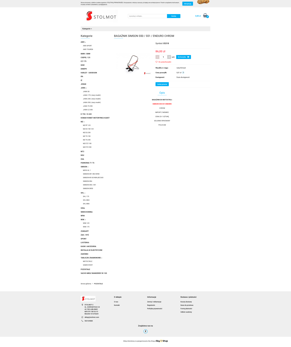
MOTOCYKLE (87, 261)
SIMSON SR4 (87, 181)
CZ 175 (83, 61)
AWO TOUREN (88, 49)
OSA (82, 159)
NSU (82, 155)
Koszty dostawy (186, 302)
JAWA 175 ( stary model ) (92, 95)
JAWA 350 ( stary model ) (92, 102)
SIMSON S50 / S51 (89, 185)
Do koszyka (182, 57)
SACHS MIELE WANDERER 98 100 (94, 273)
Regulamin (151, 305)
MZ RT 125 (86, 125)
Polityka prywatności (154, 308)
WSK (83, 220)
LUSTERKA (85, 243)
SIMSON (84, 167)
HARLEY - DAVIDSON (89, 73)
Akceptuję (187, 4)
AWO (83, 42)
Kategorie (86, 29)
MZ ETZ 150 (87, 143)
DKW (82, 65)
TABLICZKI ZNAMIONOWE (91, 258)
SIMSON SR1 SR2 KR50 (91, 174)
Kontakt (117, 305)
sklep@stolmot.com (92, 317)
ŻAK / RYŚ (85, 235)
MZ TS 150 (86, 136)
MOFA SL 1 (87, 170)
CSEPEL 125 (85, 57)
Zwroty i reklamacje (154, 302)
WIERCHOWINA (87, 212)
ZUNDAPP (85, 231)
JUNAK (83, 84)
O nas (116, 302)
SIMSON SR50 (88, 188)
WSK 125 (86, 223)
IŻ (81, 80)
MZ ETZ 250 (87, 147)
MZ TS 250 (86, 140)
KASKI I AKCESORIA (88, 246)
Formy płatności (186, 308)
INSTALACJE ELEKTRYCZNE (91, 250)
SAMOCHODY (88, 265)
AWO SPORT (87, 46)
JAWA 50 (86, 91)
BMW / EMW (85, 54)
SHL (82, 193)
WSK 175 (86, 227)
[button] (118, 297)
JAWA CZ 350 (88, 110)
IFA (82, 76)
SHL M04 (86, 200)
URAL (83, 208)
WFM (83, 216)
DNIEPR (84, 69)
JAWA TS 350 (88, 106)
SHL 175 (86, 196)
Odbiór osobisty (186, 312)
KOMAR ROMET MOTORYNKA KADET (95, 118)
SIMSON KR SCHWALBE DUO (93, 177)
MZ (82, 122)
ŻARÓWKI (84, 254)
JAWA (83, 88)
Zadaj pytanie (162, 84)
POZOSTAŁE (85, 269)
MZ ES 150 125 (88, 129)
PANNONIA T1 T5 (87, 163)
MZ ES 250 (86, 132)
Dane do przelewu (187, 305)
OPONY (83, 239)
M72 (82, 151)
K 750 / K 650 (86, 114)
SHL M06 (86, 204)
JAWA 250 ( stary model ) (92, 99)
